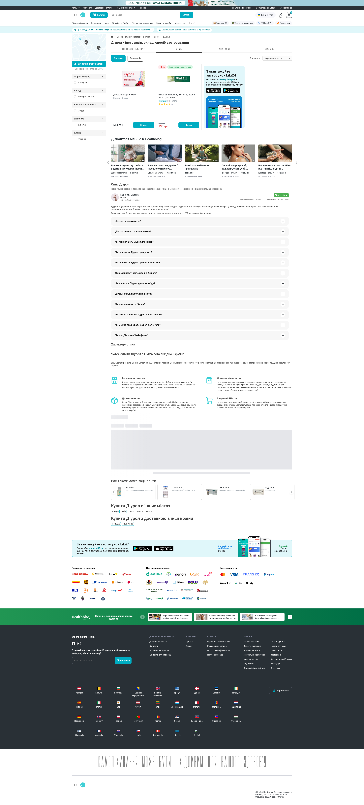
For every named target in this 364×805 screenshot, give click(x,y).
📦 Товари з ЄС (220, 23)
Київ (124, 511)
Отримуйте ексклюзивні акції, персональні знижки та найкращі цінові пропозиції (101, 652)
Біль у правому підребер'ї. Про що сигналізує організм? (163, 167)
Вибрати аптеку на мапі (90, 63)
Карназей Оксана (129, 194)
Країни (189, 646)
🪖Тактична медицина (242, 23)
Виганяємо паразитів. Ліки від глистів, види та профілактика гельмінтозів (274, 167)
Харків (149, 511)
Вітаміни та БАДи (120, 23)
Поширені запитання (125, 8)
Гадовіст (269, 487)
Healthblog (287, 8)
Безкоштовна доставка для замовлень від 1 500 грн (186, 30)
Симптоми (275, 668)
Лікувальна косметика (142, 23)
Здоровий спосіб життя (281, 659)
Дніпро (115, 511)
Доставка (118, 58)
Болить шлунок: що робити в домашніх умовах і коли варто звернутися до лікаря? (127, 167)
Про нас (142, 8)
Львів (131, 511)
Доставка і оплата (103, 8)
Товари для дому (278, 646)
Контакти (87, 8)
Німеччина (128, 524)
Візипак (130, 487)
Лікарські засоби (80, 23)
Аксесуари (275, 663)
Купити (143, 125)
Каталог (75, 8)
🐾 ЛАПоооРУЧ (265, 23)
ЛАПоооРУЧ (276, 650)
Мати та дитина (278, 641)
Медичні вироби (163, 23)
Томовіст (177, 487)
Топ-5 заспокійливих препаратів (197, 167)
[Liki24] (78, 785)
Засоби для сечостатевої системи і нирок (138, 37)
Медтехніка (180, 23)
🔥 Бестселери (283, 23)
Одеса (140, 511)
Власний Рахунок (243, 8)
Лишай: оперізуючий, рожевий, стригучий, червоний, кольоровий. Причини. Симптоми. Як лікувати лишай (236, 167)
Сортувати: (255, 58)
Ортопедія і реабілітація (254, 668)
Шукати (186, 15)
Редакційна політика (217, 646)
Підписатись (123, 660)
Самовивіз (135, 58)
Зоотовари (276, 655)
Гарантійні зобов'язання (218, 641)
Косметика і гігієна (100, 23)
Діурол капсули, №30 (124, 94)
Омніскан (224, 487)
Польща (116, 524)
